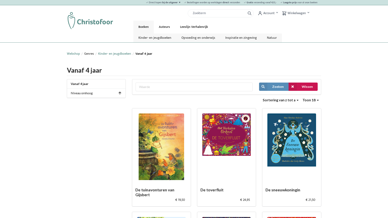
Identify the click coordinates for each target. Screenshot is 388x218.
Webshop (73, 54)
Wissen (307, 86)
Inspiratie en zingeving (241, 38)
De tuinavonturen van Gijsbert (154, 192)
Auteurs (164, 27)
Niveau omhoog (82, 93)
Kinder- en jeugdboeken (154, 38)
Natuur (272, 38)
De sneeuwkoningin (283, 190)
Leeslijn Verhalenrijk (194, 27)
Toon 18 (309, 100)
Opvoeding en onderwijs (198, 38)
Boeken (143, 27)
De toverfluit (212, 190)
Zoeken (278, 86)
